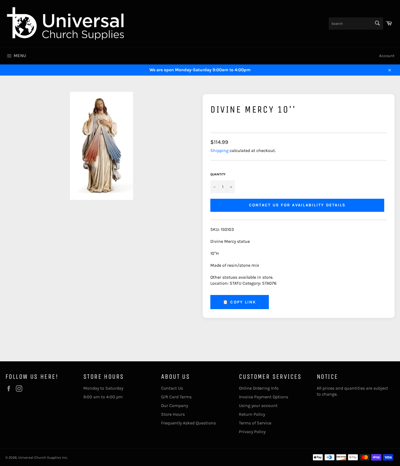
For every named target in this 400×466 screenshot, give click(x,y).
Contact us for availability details (297, 205)
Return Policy (252, 414)
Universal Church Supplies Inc (42, 457)
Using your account (258, 405)
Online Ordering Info (259, 388)
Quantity (218, 174)
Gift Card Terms (176, 396)
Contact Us (172, 388)
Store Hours (173, 414)
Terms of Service (255, 422)
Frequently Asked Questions (188, 422)
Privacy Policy (252, 431)
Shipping (219, 150)
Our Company (174, 405)
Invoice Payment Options (263, 396)
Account (387, 55)
